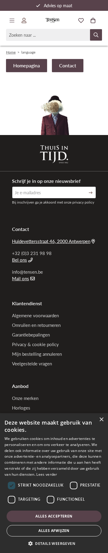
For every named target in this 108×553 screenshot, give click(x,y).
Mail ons (20, 278)
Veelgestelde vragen (32, 364)
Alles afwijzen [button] (54, 530)
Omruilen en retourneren (36, 325)
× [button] (101, 419)
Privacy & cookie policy (35, 344)
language (28, 52)
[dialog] (54, 483)
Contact (67, 65)
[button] (54, 543)
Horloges (21, 408)
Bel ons (19, 260)
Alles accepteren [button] (53, 516)
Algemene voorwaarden (35, 315)
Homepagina (26, 65)
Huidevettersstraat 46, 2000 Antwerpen (51, 241)
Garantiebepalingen (31, 335)
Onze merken (25, 398)
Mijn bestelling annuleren (37, 354)
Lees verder (46, 474)
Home (11, 52)
